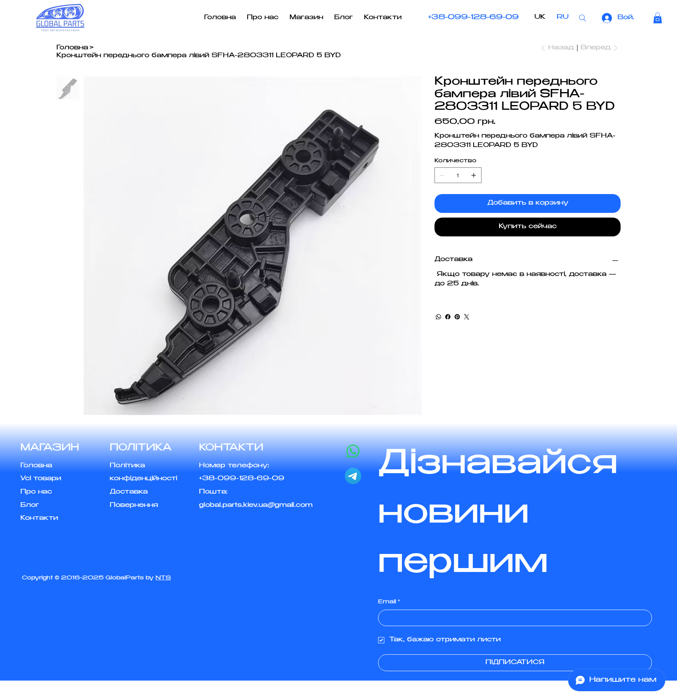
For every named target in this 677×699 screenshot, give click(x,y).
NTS (163, 578)
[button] (657, 18)
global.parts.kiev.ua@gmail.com (256, 505)
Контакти (39, 518)
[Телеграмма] (353, 476)
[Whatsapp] (353, 451)
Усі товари (40, 479)
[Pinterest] (457, 317)
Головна (36, 466)
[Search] (582, 18)
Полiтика (127, 466)
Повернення (134, 505)
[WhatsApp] (438, 317)
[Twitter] (467, 317)
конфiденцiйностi (143, 479)
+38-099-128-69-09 (473, 17)
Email (389, 602)
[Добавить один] (474, 175)
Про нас (36, 492)
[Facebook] (448, 317)
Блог (29, 505)
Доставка (129, 492)
